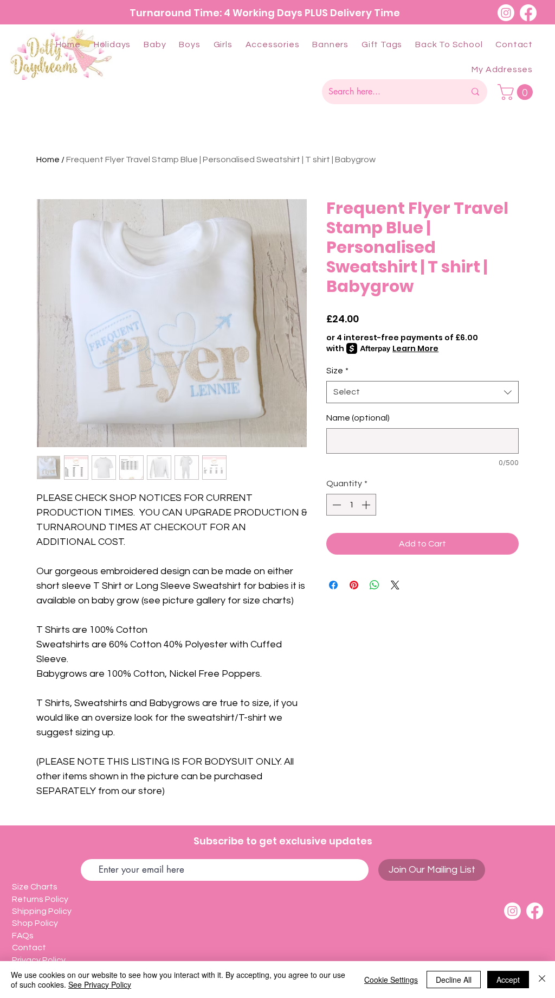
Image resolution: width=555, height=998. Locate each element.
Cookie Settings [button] (391, 979)
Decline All (454, 979)
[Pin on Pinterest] (353, 585)
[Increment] (367, 504)
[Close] (541, 979)
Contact (30, 947)
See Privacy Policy (99, 984)
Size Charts (34, 886)
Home (48, 159)
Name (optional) (358, 418)
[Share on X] (395, 585)
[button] (112, 44)
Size (337, 370)
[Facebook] (528, 12)
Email (93, 850)
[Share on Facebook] (333, 585)
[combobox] (422, 392)
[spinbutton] (351, 504)
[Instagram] (506, 12)
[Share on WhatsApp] (374, 585)
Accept (508, 979)
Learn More (415, 348)
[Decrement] (335, 504)
